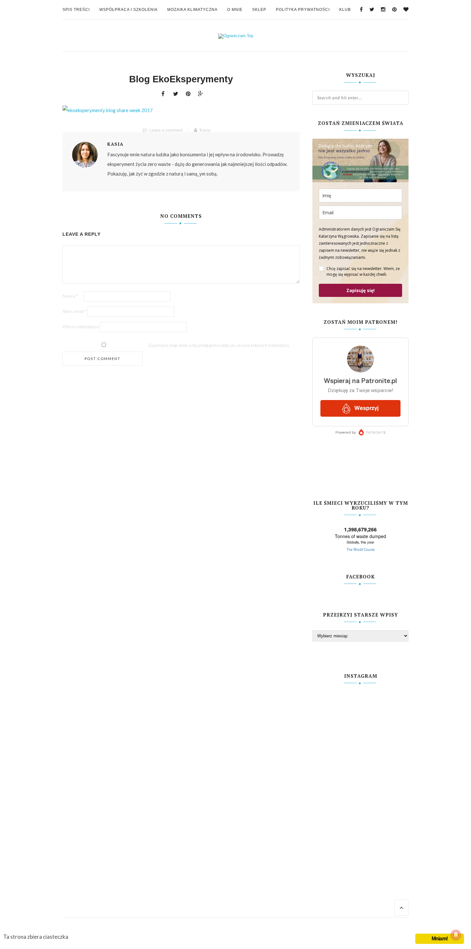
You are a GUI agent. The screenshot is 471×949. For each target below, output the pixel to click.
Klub (345, 9)
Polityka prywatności (303, 9)
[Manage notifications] (456, 935)
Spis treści (76, 9)
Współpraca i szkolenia (128, 9)
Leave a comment (166, 130)
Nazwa (70, 296)
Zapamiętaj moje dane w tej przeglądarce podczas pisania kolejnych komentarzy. (219, 345)
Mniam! (440, 938)
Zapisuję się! (360, 290)
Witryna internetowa (80, 326)
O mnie (235, 9)
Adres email (74, 311)
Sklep (259, 9)
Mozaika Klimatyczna (192, 9)
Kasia (205, 130)
